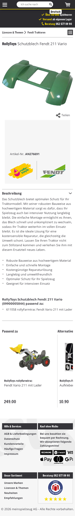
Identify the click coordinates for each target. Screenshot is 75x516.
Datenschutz (12, 439)
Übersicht (69, 32)
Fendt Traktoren (36, 32)
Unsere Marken (13, 483)
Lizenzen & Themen (12, 32)
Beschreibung (12, 193)
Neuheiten (11, 493)
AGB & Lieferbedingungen (20, 434)
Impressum (11, 454)
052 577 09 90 (64, 24)
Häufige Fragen (13, 449)
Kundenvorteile (14, 444)
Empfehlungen (13, 498)
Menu (5, 4)
